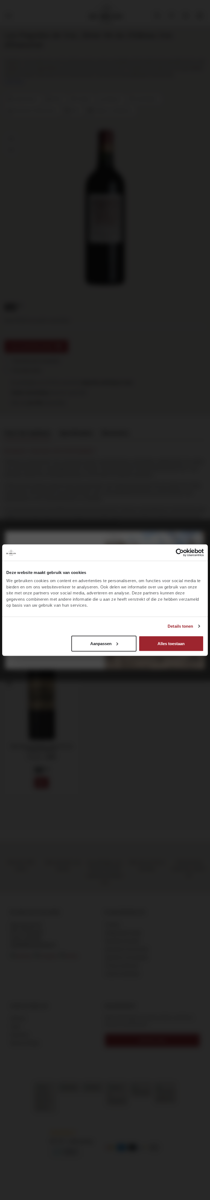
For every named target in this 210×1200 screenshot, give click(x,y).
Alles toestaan (171, 643)
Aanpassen (101, 643)
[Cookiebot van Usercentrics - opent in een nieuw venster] (180, 552)
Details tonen (180, 626)
